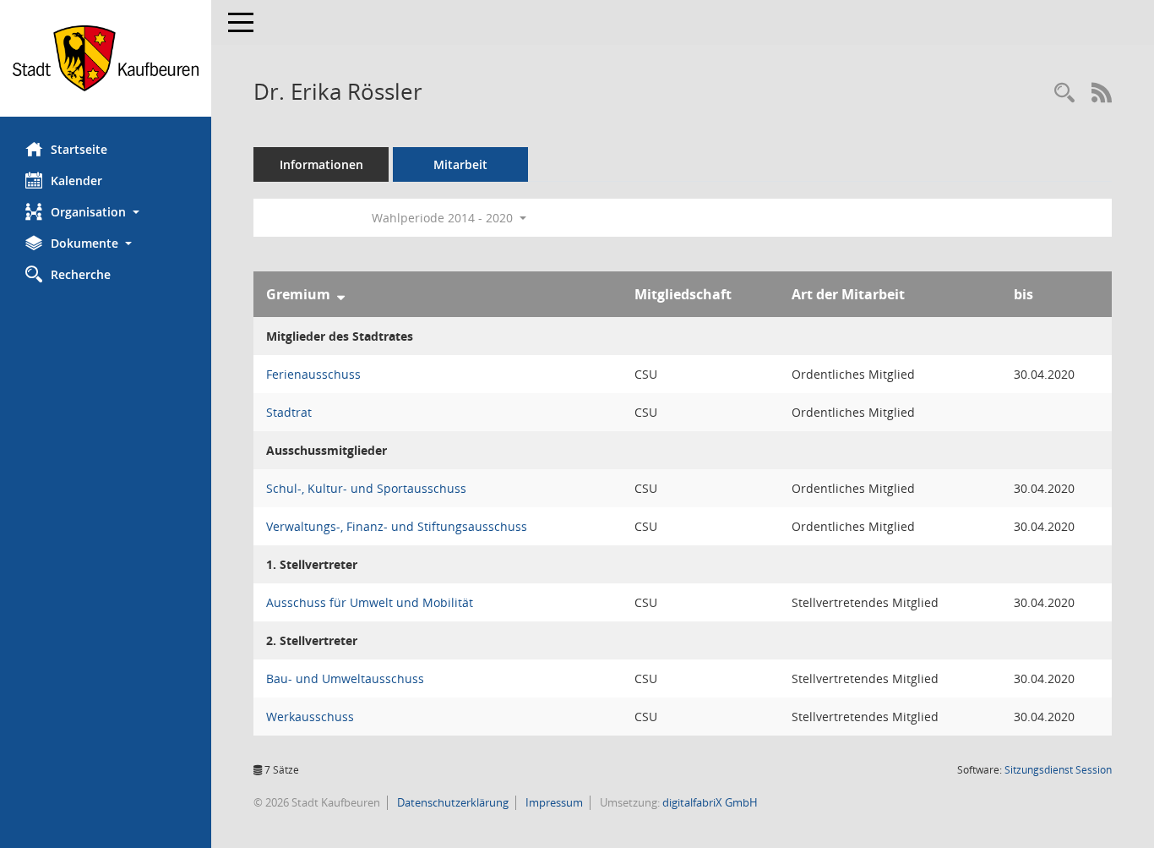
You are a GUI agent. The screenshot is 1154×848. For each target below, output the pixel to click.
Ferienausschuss (313, 374)
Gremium (298, 294)
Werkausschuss (310, 716)
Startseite (79, 149)
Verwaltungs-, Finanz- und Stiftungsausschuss (396, 526)
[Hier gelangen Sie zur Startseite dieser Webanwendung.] (105, 58)
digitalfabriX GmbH (710, 802)
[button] (105, 211)
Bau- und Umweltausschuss (345, 678)
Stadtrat (289, 412)
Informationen (321, 164)
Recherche (81, 274)
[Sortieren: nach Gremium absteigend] (341, 294)
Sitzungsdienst (1058, 770)
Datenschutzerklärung (452, 802)
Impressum (553, 802)
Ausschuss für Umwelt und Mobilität (369, 602)
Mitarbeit (460, 164)
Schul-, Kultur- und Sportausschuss (366, 488)
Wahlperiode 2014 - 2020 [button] (444, 218)
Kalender (76, 180)
